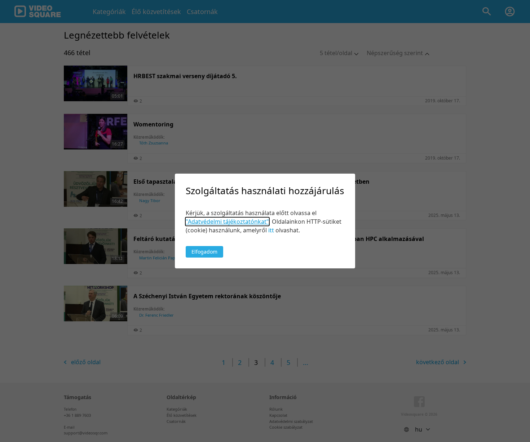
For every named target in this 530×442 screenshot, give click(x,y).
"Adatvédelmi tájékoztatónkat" (227, 222)
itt (271, 230)
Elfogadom (204, 251)
